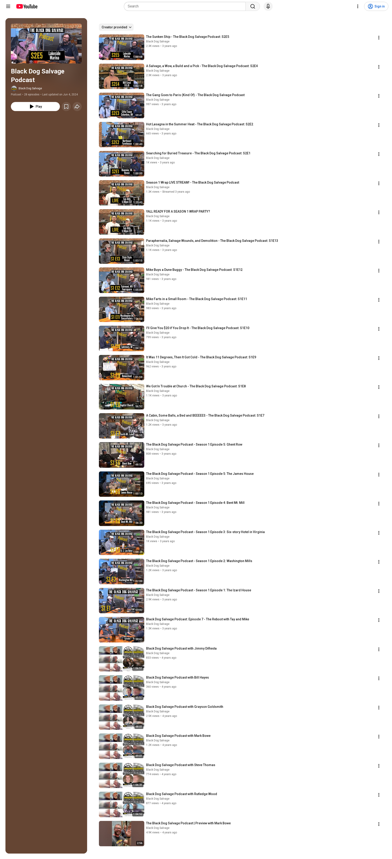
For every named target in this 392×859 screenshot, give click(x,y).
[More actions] (378, 37)
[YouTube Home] (27, 6)
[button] (46, 43)
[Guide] (8, 6)
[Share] (77, 106)
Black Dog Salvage (30, 88)
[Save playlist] (66, 106)
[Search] (252, 6)
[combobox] (186, 6)
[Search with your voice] (268, 6)
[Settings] (357, 6)
